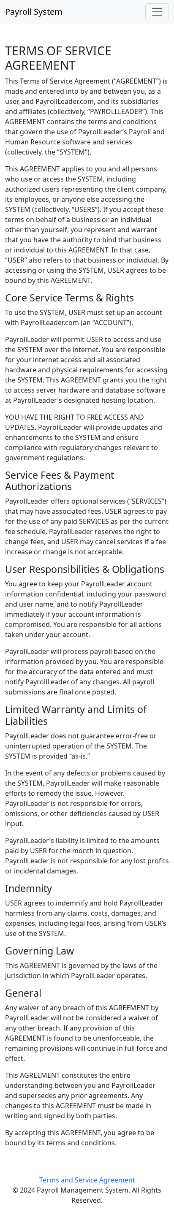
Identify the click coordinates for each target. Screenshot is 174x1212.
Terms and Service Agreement (87, 1180)
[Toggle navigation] (157, 11)
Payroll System (34, 11)
